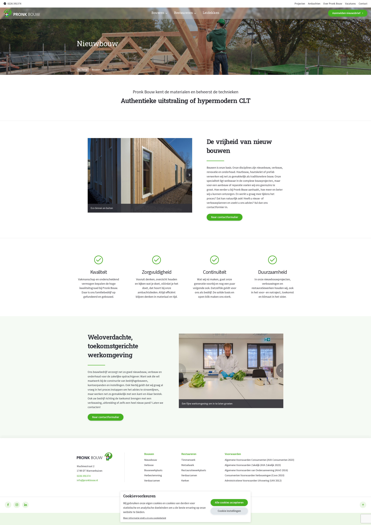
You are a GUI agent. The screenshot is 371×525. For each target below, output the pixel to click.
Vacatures (350, 3)
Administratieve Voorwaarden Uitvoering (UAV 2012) (253, 480)
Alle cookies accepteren (229, 502)
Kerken (185, 480)
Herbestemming (153, 475)
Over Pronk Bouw (332, 3)
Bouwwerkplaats (153, 470)
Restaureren (183, 13)
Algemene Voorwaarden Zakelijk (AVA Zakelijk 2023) (253, 465)
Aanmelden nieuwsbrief (346, 13)
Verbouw (149, 465)
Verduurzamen (152, 480)
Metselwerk (187, 465)
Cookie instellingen (229, 511)
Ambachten (314, 3)
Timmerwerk (188, 459)
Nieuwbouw (150, 459)
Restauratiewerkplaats (193, 470)
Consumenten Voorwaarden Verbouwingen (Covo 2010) (254, 475)
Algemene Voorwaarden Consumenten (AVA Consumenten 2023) (259, 459)
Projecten (299, 3)
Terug (84, 69)
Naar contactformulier (224, 217)
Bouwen (158, 13)
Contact (363, 3)
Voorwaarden (233, 454)
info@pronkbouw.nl (87, 480)
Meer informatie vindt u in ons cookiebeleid (144, 518)
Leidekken (211, 13)
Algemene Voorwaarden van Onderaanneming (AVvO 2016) (256, 470)
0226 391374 (14, 3)
